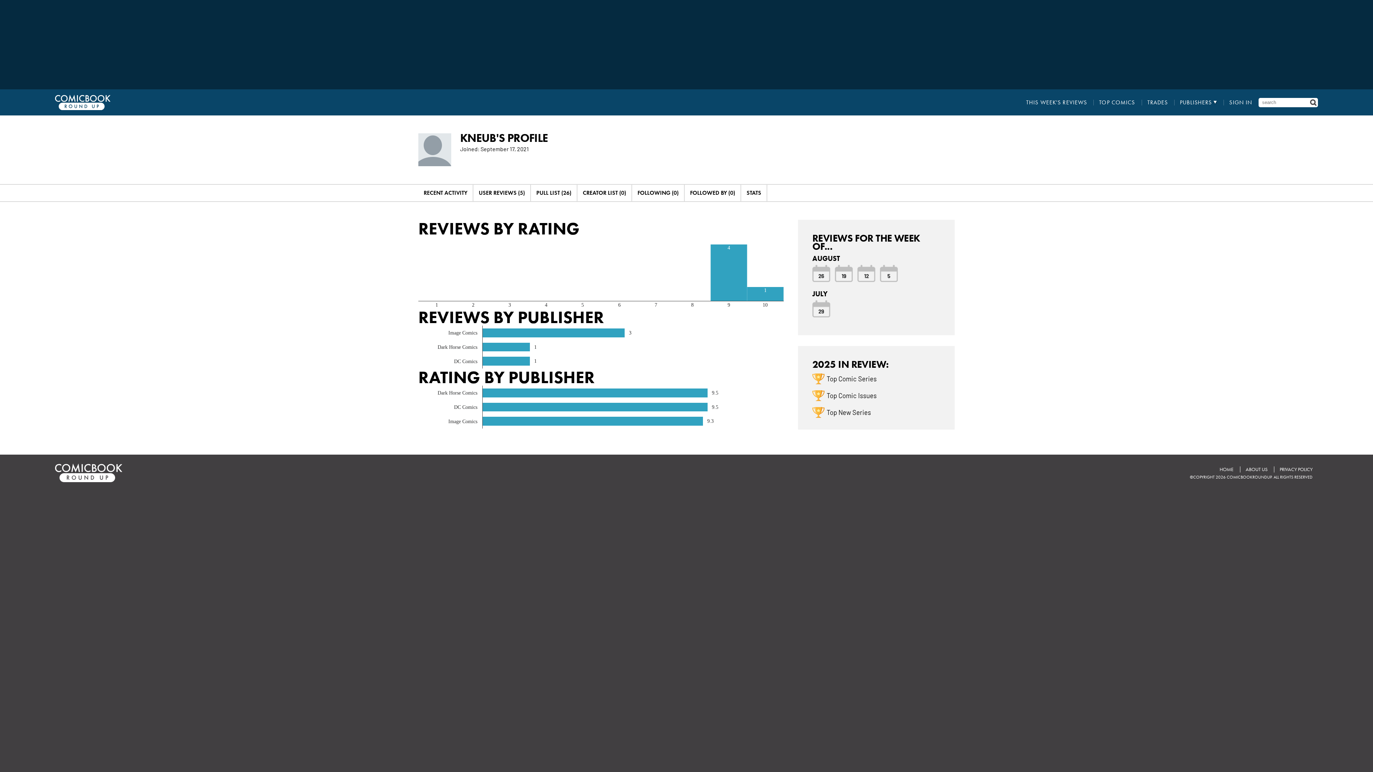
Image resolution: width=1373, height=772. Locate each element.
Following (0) (658, 192)
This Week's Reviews (1056, 102)
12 (866, 275)
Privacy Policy (1296, 469)
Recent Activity (445, 192)
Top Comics (1117, 102)
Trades (1157, 102)
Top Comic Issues (852, 395)
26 (821, 275)
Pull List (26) (553, 192)
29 (821, 311)
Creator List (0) (604, 192)
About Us (1257, 469)
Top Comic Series (852, 378)
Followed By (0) (712, 192)
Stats (754, 192)
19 (844, 275)
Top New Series (849, 412)
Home (1227, 469)
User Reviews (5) (502, 192)
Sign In (1240, 102)
